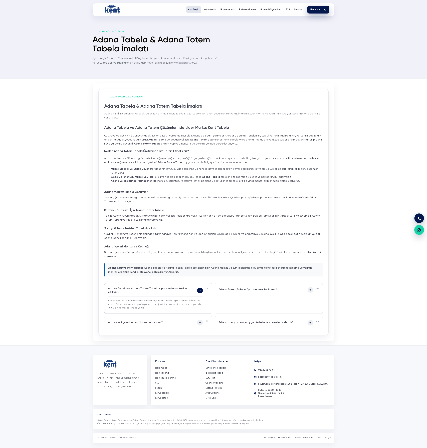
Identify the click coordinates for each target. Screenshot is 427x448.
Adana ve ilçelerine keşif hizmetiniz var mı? (135, 322)
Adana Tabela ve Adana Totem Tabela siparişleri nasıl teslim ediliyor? (147, 290)
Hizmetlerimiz (162, 373)
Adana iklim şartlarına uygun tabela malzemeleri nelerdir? (256, 322)
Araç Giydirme (212, 393)
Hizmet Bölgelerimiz (165, 378)
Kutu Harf (210, 378)
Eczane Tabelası (213, 388)
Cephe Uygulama (214, 383)
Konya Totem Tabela (215, 368)
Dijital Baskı (211, 398)
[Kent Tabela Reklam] (113, 10)
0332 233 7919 (266, 370)
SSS (157, 383)
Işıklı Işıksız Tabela (214, 373)
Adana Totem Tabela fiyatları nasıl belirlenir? (248, 289)
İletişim (158, 388)
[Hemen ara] (419, 218)
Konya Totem (161, 398)
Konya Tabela (162, 393)
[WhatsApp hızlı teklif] (419, 230)
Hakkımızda (161, 368)
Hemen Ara (316, 10)
